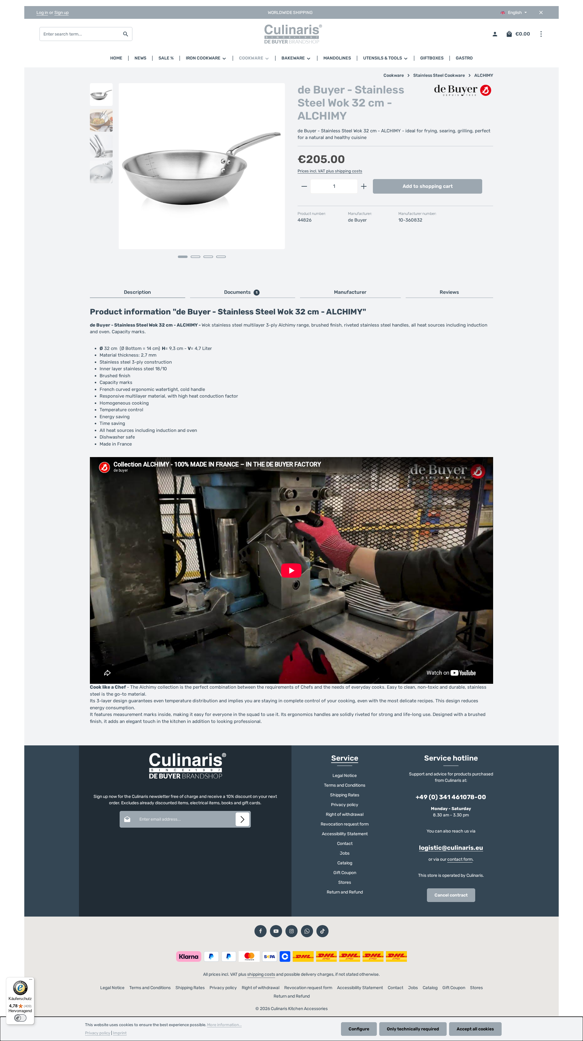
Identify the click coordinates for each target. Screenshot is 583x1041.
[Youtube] (276, 931)
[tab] (137, 292)
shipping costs (261, 974)
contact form (459, 859)
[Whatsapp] (307, 931)
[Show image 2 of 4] (195, 257)
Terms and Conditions (344, 785)
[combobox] (79, 34)
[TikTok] (322, 931)
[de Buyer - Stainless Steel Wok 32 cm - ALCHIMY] (202, 166)
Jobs (344, 853)
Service (344, 758)
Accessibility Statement (345, 833)
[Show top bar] (541, 34)
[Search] (125, 34)
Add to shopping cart (428, 186)
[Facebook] (260, 931)
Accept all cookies (475, 1029)
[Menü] (30, 981)
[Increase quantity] (363, 186)
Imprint (120, 1033)
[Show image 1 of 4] (183, 257)
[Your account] (495, 34)
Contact (345, 843)
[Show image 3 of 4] (208, 257)
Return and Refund (345, 892)
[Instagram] (291, 931)
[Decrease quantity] (304, 186)
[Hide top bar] (541, 12)
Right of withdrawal (344, 814)
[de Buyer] (462, 91)
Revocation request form (345, 824)
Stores (344, 882)
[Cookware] (254, 58)
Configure (359, 1029)
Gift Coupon (344, 872)
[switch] (20, 1018)
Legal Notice (344, 775)
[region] (188, 179)
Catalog (344, 863)
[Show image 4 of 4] (221, 257)
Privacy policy (344, 804)
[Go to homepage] (291, 34)
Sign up (61, 12)
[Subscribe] (242, 819)
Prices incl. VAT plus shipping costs (330, 171)
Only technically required (413, 1029)
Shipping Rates (344, 795)
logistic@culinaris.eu (451, 847)
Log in (42, 12)
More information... (224, 1024)
